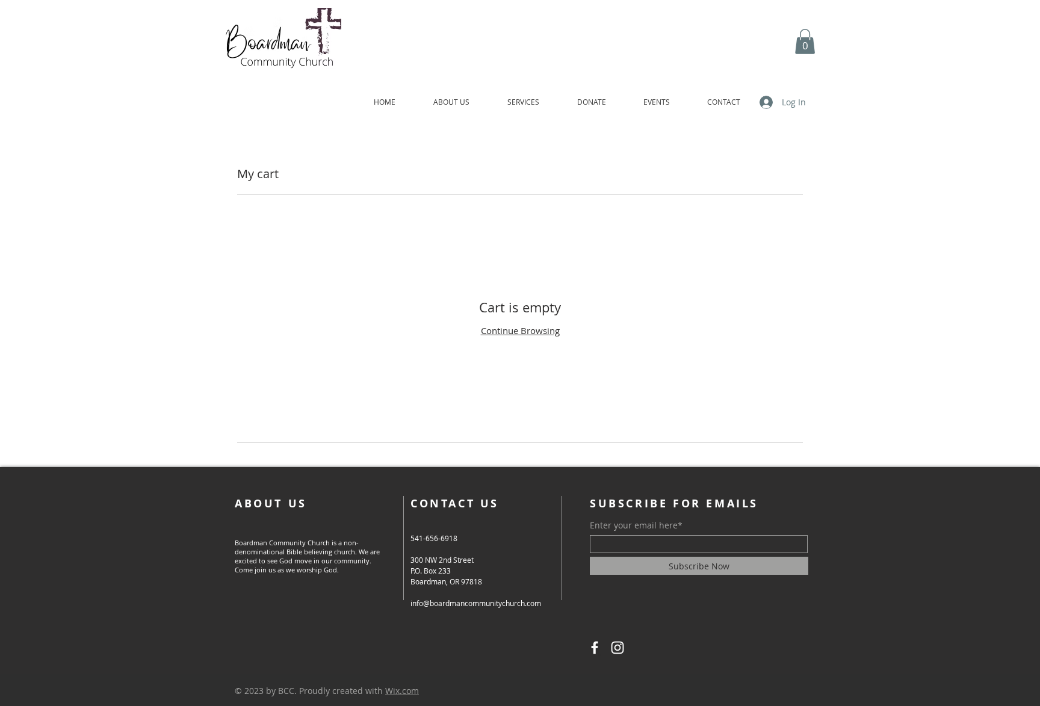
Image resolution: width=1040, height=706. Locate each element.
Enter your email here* (636, 525)
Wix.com (402, 690)
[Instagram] (617, 647)
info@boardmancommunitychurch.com (475, 603)
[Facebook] (594, 647)
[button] (805, 41)
